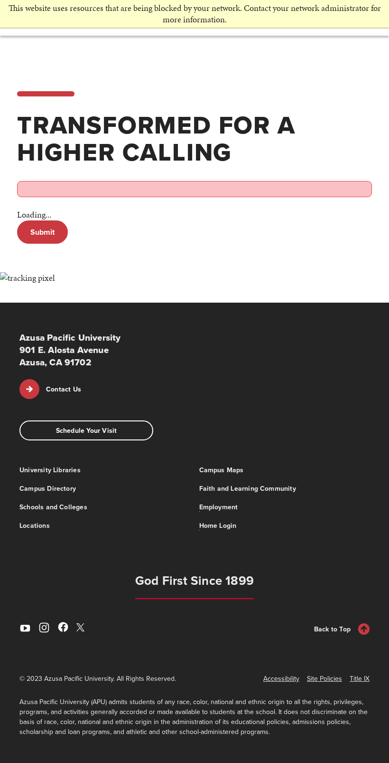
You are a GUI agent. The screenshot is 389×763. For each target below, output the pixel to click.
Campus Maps (221, 470)
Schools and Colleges (53, 507)
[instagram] (44, 629)
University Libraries (50, 470)
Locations (34, 525)
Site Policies (324, 678)
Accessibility (281, 678)
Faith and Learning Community (247, 488)
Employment (218, 507)
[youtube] (25, 629)
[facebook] (63, 628)
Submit (42, 232)
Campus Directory (47, 488)
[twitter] (82, 628)
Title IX (360, 678)
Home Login (218, 525)
